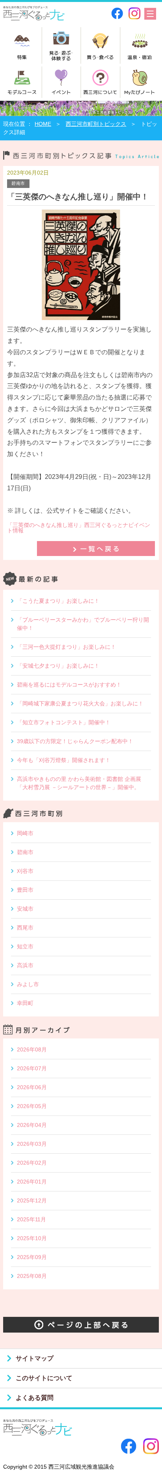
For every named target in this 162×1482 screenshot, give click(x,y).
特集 (22, 56)
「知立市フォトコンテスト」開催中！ (63, 722)
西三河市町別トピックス (96, 124)
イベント (61, 91)
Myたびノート (139, 91)
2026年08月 (32, 1049)
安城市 (25, 909)
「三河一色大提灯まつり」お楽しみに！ (66, 647)
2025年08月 (32, 1276)
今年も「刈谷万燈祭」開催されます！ (63, 760)
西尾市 (25, 927)
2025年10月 (32, 1238)
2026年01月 (32, 1181)
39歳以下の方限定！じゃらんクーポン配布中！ (75, 741)
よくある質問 (34, 1397)
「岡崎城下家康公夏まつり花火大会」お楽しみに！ (80, 703)
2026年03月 (32, 1144)
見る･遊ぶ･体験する (61, 55)
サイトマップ (34, 1358)
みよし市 (28, 984)
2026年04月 (32, 1125)
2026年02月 (32, 1163)
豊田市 (25, 890)
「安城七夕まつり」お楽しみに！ (58, 666)
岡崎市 (25, 833)
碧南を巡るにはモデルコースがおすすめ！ (69, 684)
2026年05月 (32, 1106)
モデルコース (22, 91)
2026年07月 (32, 1068)
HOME (43, 124)
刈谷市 (25, 871)
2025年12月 (32, 1200)
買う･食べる (100, 56)
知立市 (25, 946)
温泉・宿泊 (139, 56)
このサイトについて (44, 1378)
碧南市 (25, 852)
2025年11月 (31, 1219)
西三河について (100, 91)
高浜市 (25, 965)
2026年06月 (32, 1087)
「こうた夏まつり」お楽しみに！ (58, 601)
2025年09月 (32, 1257)
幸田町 (25, 1003)
